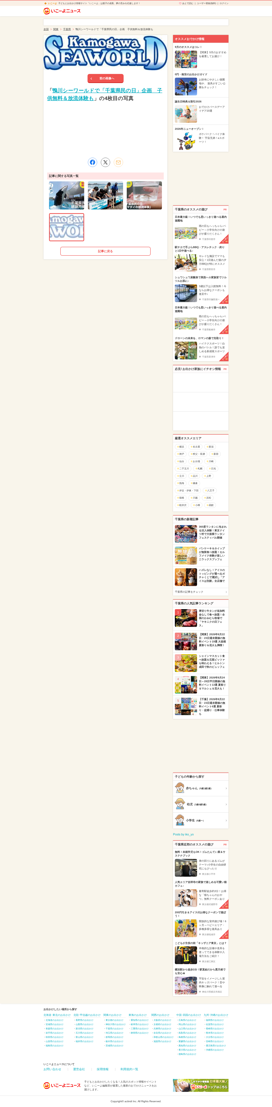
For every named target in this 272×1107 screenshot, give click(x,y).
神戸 (181, 454)
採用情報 (103, 1069)
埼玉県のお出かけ (114, 1033)
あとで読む (187, 3)
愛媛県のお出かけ (187, 1041)
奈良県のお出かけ (162, 1033)
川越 (195, 497)
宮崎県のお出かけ (215, 1041)
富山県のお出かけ (84, 1037)
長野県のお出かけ (84, 1020)
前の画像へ (107, 78)
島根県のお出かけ (187, 1037)
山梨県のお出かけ (84, 1024)
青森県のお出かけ (54, 1028)
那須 (211, 446)
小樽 (197, 505)
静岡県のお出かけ (140, 1033)
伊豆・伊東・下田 (189, 490)
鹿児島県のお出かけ (216, 1045)
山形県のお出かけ (54, 1041)
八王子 (210, 490)
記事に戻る (105, 251)
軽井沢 (183, 505)
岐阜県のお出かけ (140, 1024)
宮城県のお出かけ (54, 1024)
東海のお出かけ (138, 1014)
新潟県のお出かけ (84, 1028)
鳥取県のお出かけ (187, 1033)
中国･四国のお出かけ (188, 1014)
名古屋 (196, 446)
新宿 (216, 454)
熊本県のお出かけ (215, 1033)
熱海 (181, 483)
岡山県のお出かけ (187, 1024)
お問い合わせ (52, 1069)
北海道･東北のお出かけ (57, 1014)
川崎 (211, 461)
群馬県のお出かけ (114, 1037)
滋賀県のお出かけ (162, 1041)
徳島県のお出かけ (187, 1054)
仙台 (181, 461)
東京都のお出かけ (114, 1020)
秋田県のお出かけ (54, 1037)
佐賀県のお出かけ (215, 1024)
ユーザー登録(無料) (206, 3)
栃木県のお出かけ (114, 1041)
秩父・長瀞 (199, 454)
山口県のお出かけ (187, 1028)
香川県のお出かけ (187, 1050)
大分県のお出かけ (215, 1037)
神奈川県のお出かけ (116, 1024)
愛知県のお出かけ (140, 1020)
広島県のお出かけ (187, 1020)
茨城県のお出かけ (114, 1045)
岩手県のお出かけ (54, 1033)
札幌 (200, 468)
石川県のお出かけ (84, 1033)
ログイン (224, 3)
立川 (181, 476)
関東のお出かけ (112, 1014)
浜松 (208, 497)
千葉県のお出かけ (114, 1028)
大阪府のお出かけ (162, 1020)
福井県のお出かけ (84, 1041)
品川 (195, 476)
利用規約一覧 (129, 1069)
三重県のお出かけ (140, 1028)
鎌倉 (195, 483)
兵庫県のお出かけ (162, 1028)
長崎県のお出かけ (215, 1028)
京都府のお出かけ (162, 1024)
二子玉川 (184, 468)
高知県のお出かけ (187, 1045)
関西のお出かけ (160, 1014)
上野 (208, 476)
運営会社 (79, 1069)
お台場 (196, 461)
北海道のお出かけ (54, 1020)
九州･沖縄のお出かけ (216, 1014)
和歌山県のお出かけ (164, 1037)
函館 (211, 505)
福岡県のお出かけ (215, 1020)
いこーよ (52, 3)
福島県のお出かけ (54, 1045)
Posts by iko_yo (183, 834)
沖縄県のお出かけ (215, 1050)
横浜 (181, 446)
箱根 (181, 497)
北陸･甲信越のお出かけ (87, 1014)
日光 (213, 468)
